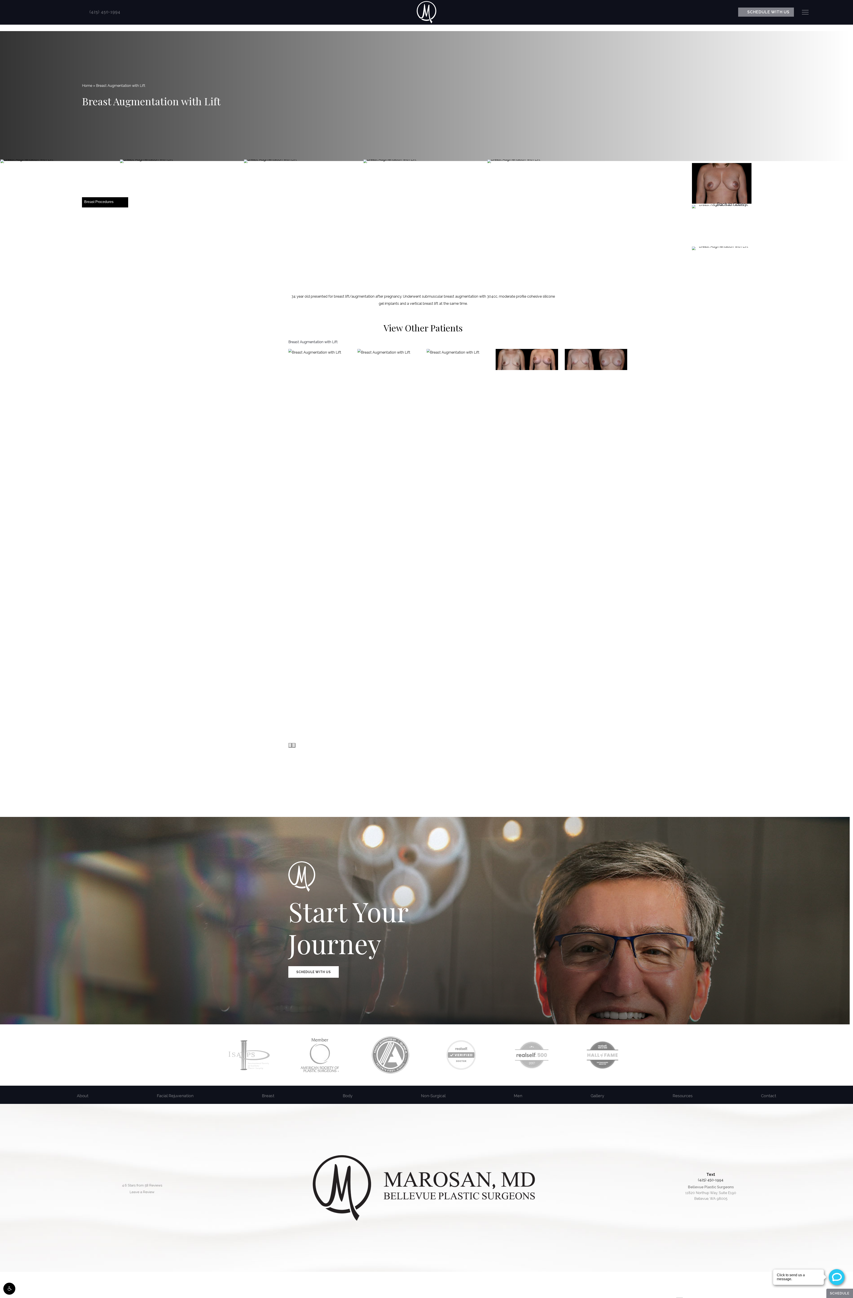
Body (348, 1095)
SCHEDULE (839, 1293)
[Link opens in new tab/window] (47, 12)
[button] (9, 1289)
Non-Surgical (433, 1095)
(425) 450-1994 (710, 1180)
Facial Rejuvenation (175, 1095)
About (82, 1095)
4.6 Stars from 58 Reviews (142, 1185)
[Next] (293, 745)
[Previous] (290, 745)
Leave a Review (142, 1192)
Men (518, 1095)
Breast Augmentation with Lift (313, 342)
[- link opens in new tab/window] (249, 1055)
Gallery (597, 1095)
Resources (683, 1095)
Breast (268, 1095)
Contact (768, 1095)
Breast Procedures (99, 202)
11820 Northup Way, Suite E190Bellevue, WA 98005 (710, 1193)
